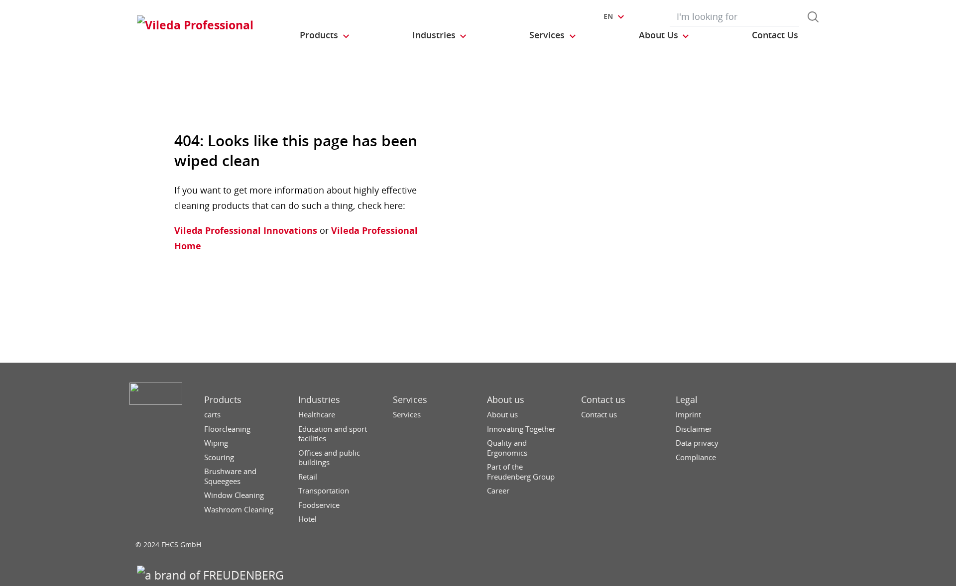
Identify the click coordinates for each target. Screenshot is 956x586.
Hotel (307, 519)
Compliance (696, 457)
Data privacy (697, 443)
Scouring (219, 457)
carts (212, 414)
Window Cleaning (234, 495)
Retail (307, 477)
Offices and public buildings (329, 458)
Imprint (688, 414)
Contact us (603, 399)
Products (222, 399)
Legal (687, 399)
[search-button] (813, 16)
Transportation (323, 490)
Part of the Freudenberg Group (521, 472)
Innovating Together (521, 429)
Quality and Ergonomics (507, 448)
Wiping (216, 443)
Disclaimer (694, 429)
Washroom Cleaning (238, 509)
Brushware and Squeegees (230, 476)
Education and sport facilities (332, 434)
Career (498, 490)
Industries (319, 399)
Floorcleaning (227, 429)
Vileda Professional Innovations (245, 230)
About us (505, 399)
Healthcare (316, 414)
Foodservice (319, 505)
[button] (325, 35)
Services (410, 399)
